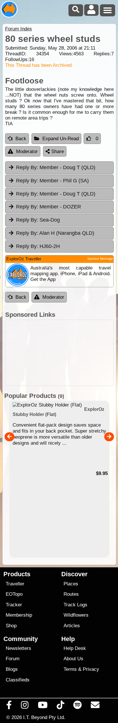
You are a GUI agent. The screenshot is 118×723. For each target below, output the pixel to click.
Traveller (15, 584)
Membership (19, 615)
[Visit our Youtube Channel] (43, 706)
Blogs (12, 669)
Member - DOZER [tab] (48, 207)
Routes (71, 594)
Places (71, 584)
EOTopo (14, 594)
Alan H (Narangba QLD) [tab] (55, 233)
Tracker (14, 604)
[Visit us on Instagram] (25, 706)
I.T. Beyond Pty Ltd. (44, 717)
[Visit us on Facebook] (9, 706)
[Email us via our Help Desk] (95, 706)
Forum (12, 658)
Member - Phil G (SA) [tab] (52, 180)
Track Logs (75, 604)
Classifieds (18, 680)
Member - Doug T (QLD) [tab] (55, 167)
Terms (70, 669)
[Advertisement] (59, 353)
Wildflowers (76, 615)
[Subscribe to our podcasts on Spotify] (77, 706)
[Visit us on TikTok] (60, 706)
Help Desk (75, 648)
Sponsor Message (100, 258)
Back (20, 138)
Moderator (27, 151)
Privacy (91, 669)
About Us (73, 658)
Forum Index (18, 29)
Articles (72, 625)
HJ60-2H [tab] (38, 246)
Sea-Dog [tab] (38, 220)
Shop (11, 625)
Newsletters (18, 648)
